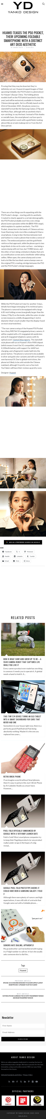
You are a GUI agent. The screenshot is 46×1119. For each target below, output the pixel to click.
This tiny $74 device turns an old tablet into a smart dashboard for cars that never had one (22, 719)
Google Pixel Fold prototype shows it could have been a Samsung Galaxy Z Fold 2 (22, 890)
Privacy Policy (28, 1075)
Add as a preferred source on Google (24, 542)
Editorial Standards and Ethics (11, 1075)
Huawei (12, 373)
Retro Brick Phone (12, 776)
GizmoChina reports (21, 340)
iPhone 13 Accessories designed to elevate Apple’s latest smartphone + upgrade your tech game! (23, 983)
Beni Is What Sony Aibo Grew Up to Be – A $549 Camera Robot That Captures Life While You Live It (22, 662)
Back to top (22, 1116)
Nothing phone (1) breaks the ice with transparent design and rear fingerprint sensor (23, 996)
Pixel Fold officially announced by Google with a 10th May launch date (20, 832)
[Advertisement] (23, 23)
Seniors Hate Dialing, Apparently (18, 945)
